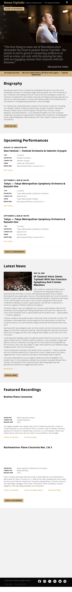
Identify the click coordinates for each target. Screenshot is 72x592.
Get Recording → (31, 437)
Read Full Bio (10, 126)
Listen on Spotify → (12, 437)
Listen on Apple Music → (34, 490)
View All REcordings (13, 500)
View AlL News (11, 375)
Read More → (9, 369)
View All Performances (14, 252)
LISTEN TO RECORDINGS (14, 9)
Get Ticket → (9, 170)
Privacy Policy (8, 584)
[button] (66, 2)
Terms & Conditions (20, 584)
